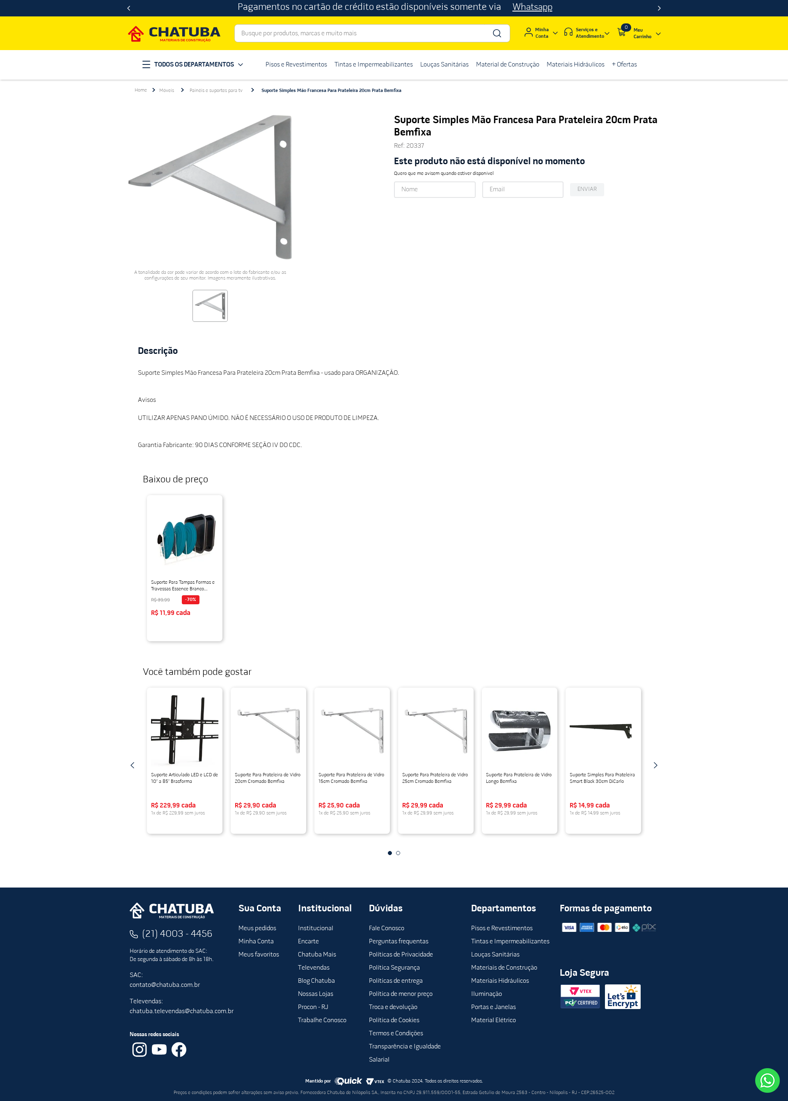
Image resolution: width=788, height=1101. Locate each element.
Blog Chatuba (316, 981)
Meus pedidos (257, 928)
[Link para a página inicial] (141, 90)
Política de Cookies (394, 1020)
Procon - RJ (313, 1007)
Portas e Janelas (493, 1007)
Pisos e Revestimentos (502, 928)
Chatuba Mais (317, 955)
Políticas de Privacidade (401, 955)
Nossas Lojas (315, 994)
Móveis (166, 90)
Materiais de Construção (504, 968)
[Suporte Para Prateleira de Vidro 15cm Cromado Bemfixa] (352, 731)
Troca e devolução (393, 1007)
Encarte (308, 941)
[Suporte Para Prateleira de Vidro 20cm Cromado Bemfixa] (268, 731)
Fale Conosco (386, 928)
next (655, 765)
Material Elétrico (493, 1020)
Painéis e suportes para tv (216, 90)
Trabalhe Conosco (322, 1020)
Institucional (315, 928)
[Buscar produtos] (496, 33)
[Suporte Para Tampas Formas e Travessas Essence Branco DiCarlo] (184, 538)
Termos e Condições (396, 1033)
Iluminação (486, 994)
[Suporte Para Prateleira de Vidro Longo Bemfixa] (519, 731)
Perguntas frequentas (398, 941)
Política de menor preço (401, 994)
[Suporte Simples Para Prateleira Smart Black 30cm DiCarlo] (603, 731)
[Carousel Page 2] (398, 853)
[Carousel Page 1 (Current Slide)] (390, 853)
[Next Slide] (659, 8)
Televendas (314, 968)
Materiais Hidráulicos (500, 981)
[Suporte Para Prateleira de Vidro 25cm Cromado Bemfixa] (436, 731)
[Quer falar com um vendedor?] (767, 1080)
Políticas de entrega (396, 981)
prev (133, 765)
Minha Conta (256, 941)
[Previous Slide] (129, 8)
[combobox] (372, 33)
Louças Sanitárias (495, 955)
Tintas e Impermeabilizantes (510, 941)
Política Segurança (394, 968)
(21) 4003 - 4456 (177, 934)
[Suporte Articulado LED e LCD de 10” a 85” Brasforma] (184, 731)
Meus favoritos (258, 955)
